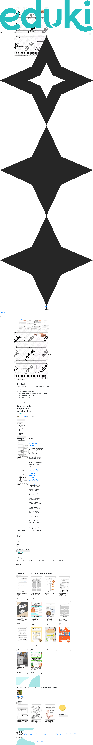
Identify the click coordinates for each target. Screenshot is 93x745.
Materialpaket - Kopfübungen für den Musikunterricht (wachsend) (21, 619)
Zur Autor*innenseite (64, 715)
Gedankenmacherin (49, 620)
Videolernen (61, 645)
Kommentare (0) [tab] (26, 550)
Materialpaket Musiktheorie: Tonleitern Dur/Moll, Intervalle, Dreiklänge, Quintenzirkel (33, 475)
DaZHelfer (33, 620)
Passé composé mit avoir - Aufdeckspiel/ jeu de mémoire (50, 721)
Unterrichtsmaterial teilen (49, 733)
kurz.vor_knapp (34, 645)
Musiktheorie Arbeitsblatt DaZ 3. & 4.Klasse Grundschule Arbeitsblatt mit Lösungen (36, 619)
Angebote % (14, 319)
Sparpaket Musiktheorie (50, 593)
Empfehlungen (20, 319)
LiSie (18, 669)
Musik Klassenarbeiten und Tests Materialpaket (36, 668)
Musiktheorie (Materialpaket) (34, 643)
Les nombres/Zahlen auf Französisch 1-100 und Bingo (22, 721)
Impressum (67, 733)
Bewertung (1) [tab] (20, 550)
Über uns (29, 733)
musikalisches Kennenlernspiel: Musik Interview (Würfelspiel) (36, 721)
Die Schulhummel (20, 620)
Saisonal (10, 319)
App (30, 734)
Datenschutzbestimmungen (32, 570)
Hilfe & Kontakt (29, 319)
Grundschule (2, 319)
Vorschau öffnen (21, 379)
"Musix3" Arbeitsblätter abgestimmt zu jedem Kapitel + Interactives (50, 643)
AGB (70, 733)
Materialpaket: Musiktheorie (62, 619)
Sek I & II (7, 319)
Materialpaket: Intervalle (34, 444)
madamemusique (22, 416)
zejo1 (46, 645)
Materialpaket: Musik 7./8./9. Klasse (21, 643)
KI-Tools (32, 734)
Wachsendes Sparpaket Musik (22, 594)
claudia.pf (18, 556)
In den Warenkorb (21, 419)
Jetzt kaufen (20, 422)
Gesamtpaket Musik (35, 593)
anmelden (19, 571)
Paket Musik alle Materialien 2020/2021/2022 (21, 668)
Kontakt (61, 734)
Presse (27, 734)
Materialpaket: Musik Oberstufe (63, 594)
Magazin (24, 319)
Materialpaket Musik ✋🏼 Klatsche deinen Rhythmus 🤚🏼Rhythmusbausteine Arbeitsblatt (64, 643)
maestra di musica (35, 594)
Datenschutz (74, 733)
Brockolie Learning (35, 669)
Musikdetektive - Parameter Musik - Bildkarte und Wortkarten (49, 619)
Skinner (18, 595)
